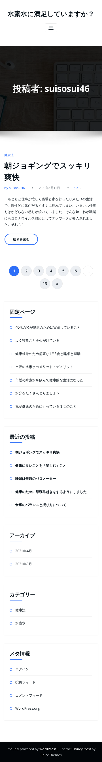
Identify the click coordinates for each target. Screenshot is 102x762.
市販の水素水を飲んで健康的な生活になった (49, 380)
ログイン (22, 669)
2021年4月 (23, 550)
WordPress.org (27, 708)
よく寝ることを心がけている (37, 340)
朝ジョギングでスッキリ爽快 (37, 452)
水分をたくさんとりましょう (37, 393)
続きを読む (21, 239)
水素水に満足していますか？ (51, 13)
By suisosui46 (14, 188)
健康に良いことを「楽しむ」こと (40, 465)
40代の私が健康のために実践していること (47, 327)
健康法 (9, 155)
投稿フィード (25, 682)
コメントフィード (28, 695)
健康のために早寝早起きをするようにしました (51, 491)
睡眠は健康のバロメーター (35, 478)
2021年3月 (23, 563)
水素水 (20, 623)
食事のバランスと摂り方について (40, 504)
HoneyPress (82, 749)
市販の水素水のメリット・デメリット (44, 366)
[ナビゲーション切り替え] (51, 27)
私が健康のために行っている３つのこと (45, 406)
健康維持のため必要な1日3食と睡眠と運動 (47, 353)
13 (44, 283)
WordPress (47, 749)
